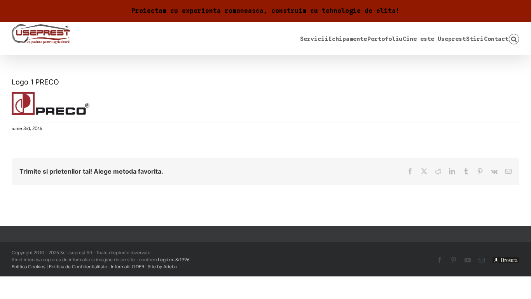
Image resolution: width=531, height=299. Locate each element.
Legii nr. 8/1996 (174, 259)
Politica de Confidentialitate (78, 266)
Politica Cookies (28, 266)
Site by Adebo (162, 266)
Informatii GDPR (127, 266)
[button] (514, 38)
